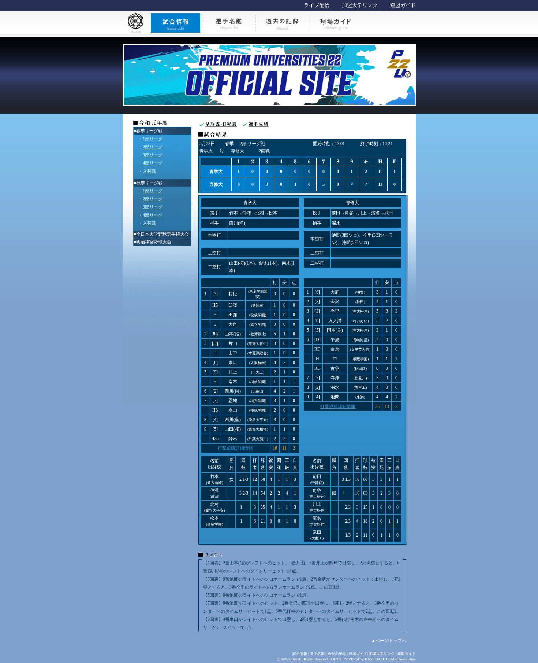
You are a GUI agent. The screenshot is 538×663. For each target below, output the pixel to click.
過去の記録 (337, 654)
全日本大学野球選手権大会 (162, 234)
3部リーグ (152, 155)
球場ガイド (358, 654)
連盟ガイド (403, 5)
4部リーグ (152, 163)
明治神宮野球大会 (153, 241)
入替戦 (149, 171)
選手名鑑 (317, 654)
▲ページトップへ (388, 640)
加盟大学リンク (360, 5)
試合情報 (299, 654)
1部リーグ (152, 138)
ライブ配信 (316, 5)
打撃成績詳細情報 (235, 448)
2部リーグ (152, 147)
